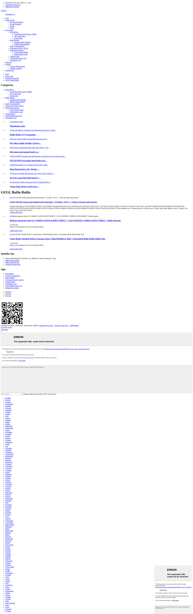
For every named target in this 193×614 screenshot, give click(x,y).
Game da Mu (10, 20)
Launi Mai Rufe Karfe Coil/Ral (25, 34)
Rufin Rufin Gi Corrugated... (23, 134)
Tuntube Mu (9, 70)
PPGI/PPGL (14, 32)
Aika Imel (4, 330)
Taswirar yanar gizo (61, 325)
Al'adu (12, 26)
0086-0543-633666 (12, 7)
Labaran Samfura (16, 68)
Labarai (8, 64)
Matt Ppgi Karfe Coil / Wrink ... (24, 169)
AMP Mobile (74, 325)
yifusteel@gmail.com (12, 5)
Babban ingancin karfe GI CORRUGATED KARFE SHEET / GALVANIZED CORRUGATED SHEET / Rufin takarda (65, 220)
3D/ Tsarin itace (19, 36)
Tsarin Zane (18, 38)
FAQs (12, 28)
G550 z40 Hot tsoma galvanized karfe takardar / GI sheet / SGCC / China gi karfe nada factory (53, 202)
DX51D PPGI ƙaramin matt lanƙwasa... (28, 160)
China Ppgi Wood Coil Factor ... (25, 186)
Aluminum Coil (15, 60)
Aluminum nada (17, 126)
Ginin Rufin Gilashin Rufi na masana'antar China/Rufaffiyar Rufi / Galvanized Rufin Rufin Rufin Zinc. (58, 239)
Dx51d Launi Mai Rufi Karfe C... (25, 178)
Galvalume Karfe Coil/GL (19, 48)
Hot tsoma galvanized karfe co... (24, 152)
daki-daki (19, 212)
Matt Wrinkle (14, 40)
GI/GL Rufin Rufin (21, 52)
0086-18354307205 (12, 262)
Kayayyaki (9, 30)
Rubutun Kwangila (16, 50)
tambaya (13, 212)
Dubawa (8, 62)
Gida (7, 18)
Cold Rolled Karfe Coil (18, 58)
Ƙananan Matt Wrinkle (22, 42)
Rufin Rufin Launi (20, 54)
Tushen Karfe (14, 56)
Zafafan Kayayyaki (46, 325)
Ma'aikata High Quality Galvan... (25, 143)
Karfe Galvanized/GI (17, 46)
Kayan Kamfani (15, 24)
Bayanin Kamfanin (16, 22)
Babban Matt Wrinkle (21, 44)
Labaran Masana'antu (17, 66)
